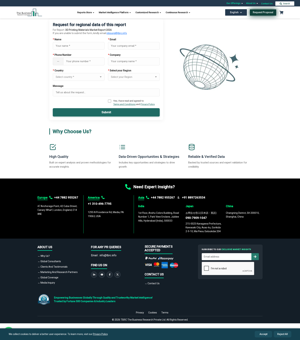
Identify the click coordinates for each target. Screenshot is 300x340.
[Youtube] (102, 275)
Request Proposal (263, 12)
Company (114, 54)
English (234, 12)
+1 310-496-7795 (99, 203)
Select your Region (119, 70)
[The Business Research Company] (29, 12)
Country (58, 70)
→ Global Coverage (48, 277)
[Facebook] (110, 275)
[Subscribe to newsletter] (255, 256)
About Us (251, 3)
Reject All (282, 334)
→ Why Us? (44, 256)
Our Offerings (233, 3)
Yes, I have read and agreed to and (134, 102)
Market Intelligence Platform (114, 12)
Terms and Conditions (124, 104)
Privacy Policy (147, 104)
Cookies (152, 312)
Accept (263, 334)
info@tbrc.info (107, 255)
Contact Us (267, 3)
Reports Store (84, 12)
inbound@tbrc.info (117, 33)
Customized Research (147, 12)
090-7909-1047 (196, 217)
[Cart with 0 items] (281, 12)
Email (112, 39)
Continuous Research (177, 12)
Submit (106, 112)
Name (57, 39)
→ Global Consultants (49, 261)
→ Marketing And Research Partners (58, 272)
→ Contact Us (152, 283)
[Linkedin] (94, 275)
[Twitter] (117, 275)
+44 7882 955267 (66, 197)
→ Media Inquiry (46, 282)
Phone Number (62, 54)
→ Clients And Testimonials (53, 266)
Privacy (140, 312)
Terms (164, 312)
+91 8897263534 (193, 197)
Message (58, 86)
